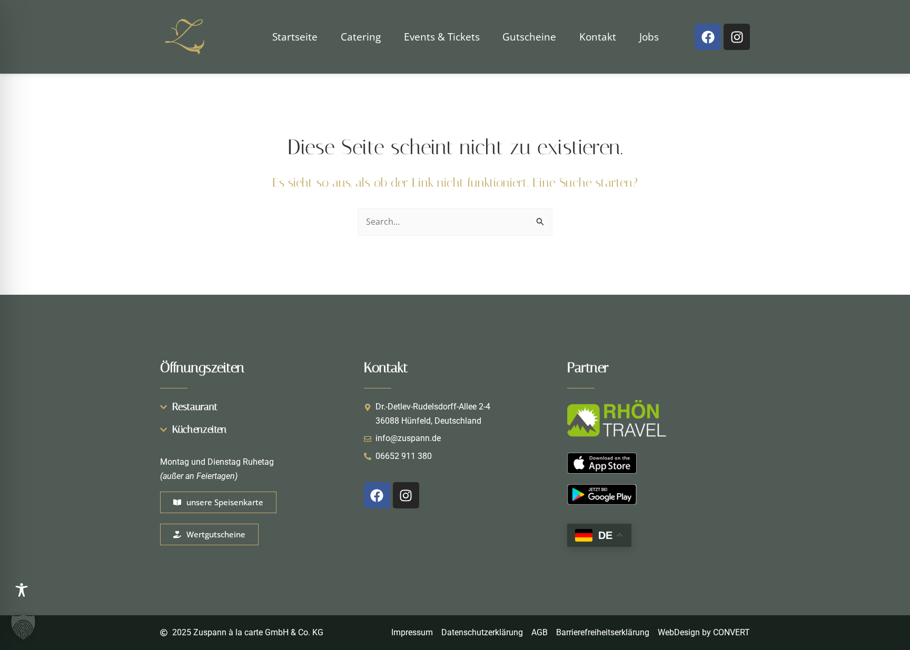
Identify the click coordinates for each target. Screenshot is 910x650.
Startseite (295, 36)
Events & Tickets (442, 36)
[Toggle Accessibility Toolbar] (21, 590)
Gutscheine (529, 36)
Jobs (649, 36)
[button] (23, 627)
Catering (361, 36)
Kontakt (597, 36)
